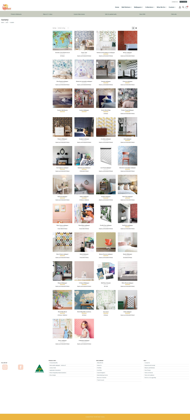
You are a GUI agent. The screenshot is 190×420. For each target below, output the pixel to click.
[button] (183, 7)
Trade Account (100, 380)
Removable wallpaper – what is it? (58, 365)
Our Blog (99, 370)
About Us (99, 365)
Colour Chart (53, 367)
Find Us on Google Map (150, 377)
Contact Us (175, 1)
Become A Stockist (101, 377)
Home (117, 7)
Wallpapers (138, 7)
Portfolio (99, 367)
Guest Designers (101, 372)
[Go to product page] (62, 41)
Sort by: (54, 28)
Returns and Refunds (150, 367)
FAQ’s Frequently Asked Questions (58, 372)
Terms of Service (149, 372)
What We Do (161, 7)
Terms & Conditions (149, 375)
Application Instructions (55, 370)
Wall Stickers (126, 7)
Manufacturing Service (102, 375)
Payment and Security (150, 365)
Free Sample (183, 1)
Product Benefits (54, 362)
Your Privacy (148, 370)
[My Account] (180, 7)
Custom (171, 7)
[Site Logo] (6, 7)
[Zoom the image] (4, 365)
